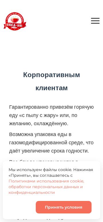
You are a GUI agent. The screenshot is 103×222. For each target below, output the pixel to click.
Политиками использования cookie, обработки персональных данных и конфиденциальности (46, 186)
